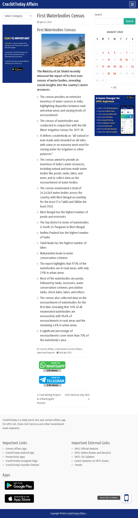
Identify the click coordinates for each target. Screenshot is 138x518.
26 (114, 73)
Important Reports (46, 352)
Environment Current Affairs (68, 349)
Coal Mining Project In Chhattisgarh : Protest (49, 399)
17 (103, 66)
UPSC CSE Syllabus (85, 456)
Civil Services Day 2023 (77, 394)
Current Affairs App (16, 448)
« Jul (114, 87)
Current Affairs (47, 349)
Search (98, 14)
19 (114, 66)
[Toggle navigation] (132, 4)
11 (109, 59)
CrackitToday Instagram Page (22, 460)
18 (108, 66)
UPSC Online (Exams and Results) (93, 452)
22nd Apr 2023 (65, 352)
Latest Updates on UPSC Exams (92, 460)
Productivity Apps (15, 456)
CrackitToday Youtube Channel (22, 465)
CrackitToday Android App (20, 452)
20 (120, 66)
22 (132, 66)
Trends (78, 465)
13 (121, 59)
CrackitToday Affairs (20, 4)
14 (126, 59)
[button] (126, 497)
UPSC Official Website (86, 448)
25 (108, 73)
